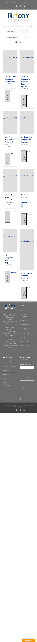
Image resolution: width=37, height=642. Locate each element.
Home (23, 310)
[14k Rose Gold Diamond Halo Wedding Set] (27, 122)
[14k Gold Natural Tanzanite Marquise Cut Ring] (27, 180)
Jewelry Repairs (26, 329)
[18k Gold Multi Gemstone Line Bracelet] (10, 61)
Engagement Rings (10, 366)
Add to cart (8, 97)
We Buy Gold (25, 333)
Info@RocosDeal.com (24, 2)
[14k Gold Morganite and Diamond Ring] (10, 240)
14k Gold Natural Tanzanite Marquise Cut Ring (26, 200)
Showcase (24, 320)
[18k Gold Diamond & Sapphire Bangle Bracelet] (27, 61)
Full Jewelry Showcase (25, 315)
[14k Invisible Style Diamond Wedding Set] (10, 180)
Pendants (7, 379)
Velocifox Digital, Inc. (19, 407)
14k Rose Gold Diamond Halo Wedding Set (26, 139)
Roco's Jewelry (15, 405)
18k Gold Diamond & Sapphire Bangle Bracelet (25, 81)
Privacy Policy (25, 345)
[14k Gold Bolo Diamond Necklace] (27, 249)
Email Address (25, 364)
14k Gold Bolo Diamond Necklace (26, 275)
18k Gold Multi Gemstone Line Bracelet (10, 79)
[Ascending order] (29, 31)
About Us (24, 337)
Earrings (7, 370)
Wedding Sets (8, 362)
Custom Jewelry (26, 325)
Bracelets (7, 374)
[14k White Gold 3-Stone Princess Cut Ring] (10, 122)
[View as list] (20, 42)
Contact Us (24, 341)
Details (14, 91)
